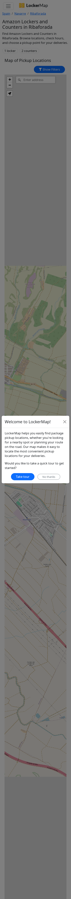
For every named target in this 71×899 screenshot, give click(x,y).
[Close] (65, 422)
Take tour (23, 477)
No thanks (48, 477)
